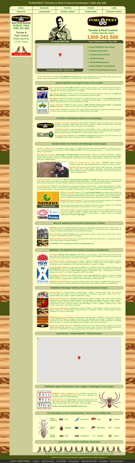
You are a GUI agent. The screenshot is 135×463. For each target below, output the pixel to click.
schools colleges (98, 303)
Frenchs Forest (96, 156)
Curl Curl (56, 156)
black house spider (77, 401)
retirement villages (85, 303)
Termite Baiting (97, 308)
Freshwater (106, 156)
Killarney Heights (116, 156)
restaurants (105, 300)
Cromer (50, 156)
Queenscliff (116, 158)
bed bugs (57, 294)
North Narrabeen (98, 158)
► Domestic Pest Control (98, 51)
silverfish (52, 295)
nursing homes (54, 303)
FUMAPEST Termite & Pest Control (84, 87)
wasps (88, 295)
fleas (109, 294)
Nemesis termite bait (56, 310)
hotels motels (115, 302)
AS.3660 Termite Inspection (77, 308)
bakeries (117, 300)
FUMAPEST (66, 77)
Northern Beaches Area (93, 89)
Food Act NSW (109, 299)
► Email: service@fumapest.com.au (102, 70)
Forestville (87, 156)
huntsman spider (73, 403)
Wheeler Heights (50, 159)
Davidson (63, 156)
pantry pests (102, 294)
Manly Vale (41, 158)
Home (111, 454)
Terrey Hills (40, 159)
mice (114, 294)
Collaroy (117, 155)
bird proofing (83, 294)
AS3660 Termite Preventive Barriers (75, 310)
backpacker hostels (55, 302)
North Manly (88, 158)
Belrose (103, 155)
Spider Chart (72, 400)
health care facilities (96, 302)
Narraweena (57, 158)
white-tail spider (65, 401)
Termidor (100, 202)
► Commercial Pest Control (99, 55)
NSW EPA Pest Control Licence (69, 329)
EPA (103, 277)
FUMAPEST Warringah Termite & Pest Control (82, 83)
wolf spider (88, 401)
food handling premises (74, 300)
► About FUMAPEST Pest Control (101, 47)
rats (119, 294)
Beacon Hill (96, 155)
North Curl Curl (78, 158)
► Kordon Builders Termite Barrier (101, 66)
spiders (66, 295)
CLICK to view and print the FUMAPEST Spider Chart (69, 406)
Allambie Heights (85, 155)
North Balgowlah (67, 158)
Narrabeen (49, 158)
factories (85, 302)
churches (78, 302)
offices (62, 303)
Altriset (100, 310)
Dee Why (70, 156)
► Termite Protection (96, 58)
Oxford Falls (108, 158)
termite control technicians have (108, 327)
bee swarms (65, 294)
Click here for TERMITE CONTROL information (79, 442)
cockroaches (93, 294)
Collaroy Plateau (42, 156)
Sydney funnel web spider (85, 400)
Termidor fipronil (109, 310)
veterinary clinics (111, 303)
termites (72, 295)
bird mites (74, 294)
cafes (112, 300)
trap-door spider (62, 403)
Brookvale (110, 155)
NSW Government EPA (110, 254)
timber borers (81, 295)
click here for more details (80, 258)
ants (50, 294)
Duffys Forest (79, 156)
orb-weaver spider (85, 403)
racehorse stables (71, 303)
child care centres (68, 302)
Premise (92, 202)
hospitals (106, 302)
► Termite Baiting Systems (98, 62)
